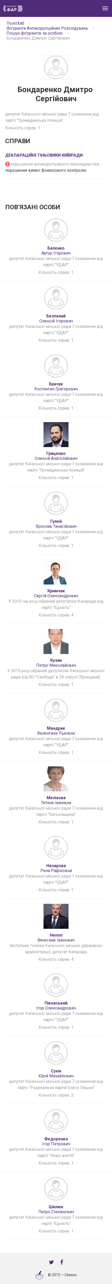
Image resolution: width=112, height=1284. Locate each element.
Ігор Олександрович (56, 1005)
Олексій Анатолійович (56, 456)
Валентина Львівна (56, 731)
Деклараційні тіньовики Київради (44, 155)
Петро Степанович (56, 1209)
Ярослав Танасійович (56, 524)
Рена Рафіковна (56, 868)
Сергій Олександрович (56, 593)
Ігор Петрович (56, 1141)
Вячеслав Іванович (56, 938)
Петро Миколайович (56, 663)
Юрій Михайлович (56, 1073)
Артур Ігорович (56, 251)
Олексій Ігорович (56, 318)
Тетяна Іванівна (56, 800)
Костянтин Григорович (56, 386)
